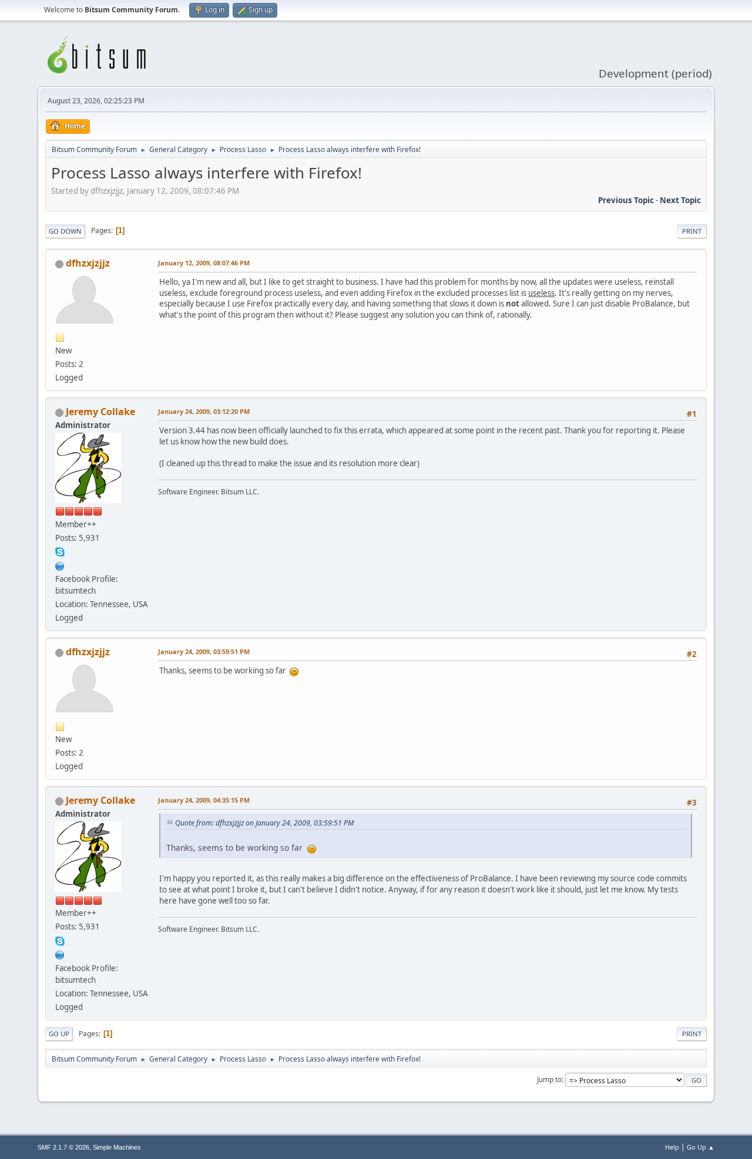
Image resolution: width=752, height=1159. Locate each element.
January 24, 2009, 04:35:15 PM (204, 800)
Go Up (59, 1033)
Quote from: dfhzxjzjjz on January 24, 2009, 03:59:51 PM (264, 823)
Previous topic (626, 200)
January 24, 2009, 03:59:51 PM (204, 651)
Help (672, 1147)
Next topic (680, 200)
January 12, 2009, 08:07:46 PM (204, 262)
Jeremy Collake (100, 411)
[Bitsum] (60, 565)
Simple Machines (117, 1147)
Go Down (65, 231)
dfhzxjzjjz (88, 263)
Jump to (549, 1079)
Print (691, 231)
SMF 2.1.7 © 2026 (63, 1147)
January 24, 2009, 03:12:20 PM (204, 411)
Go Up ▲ (700, 1147)
